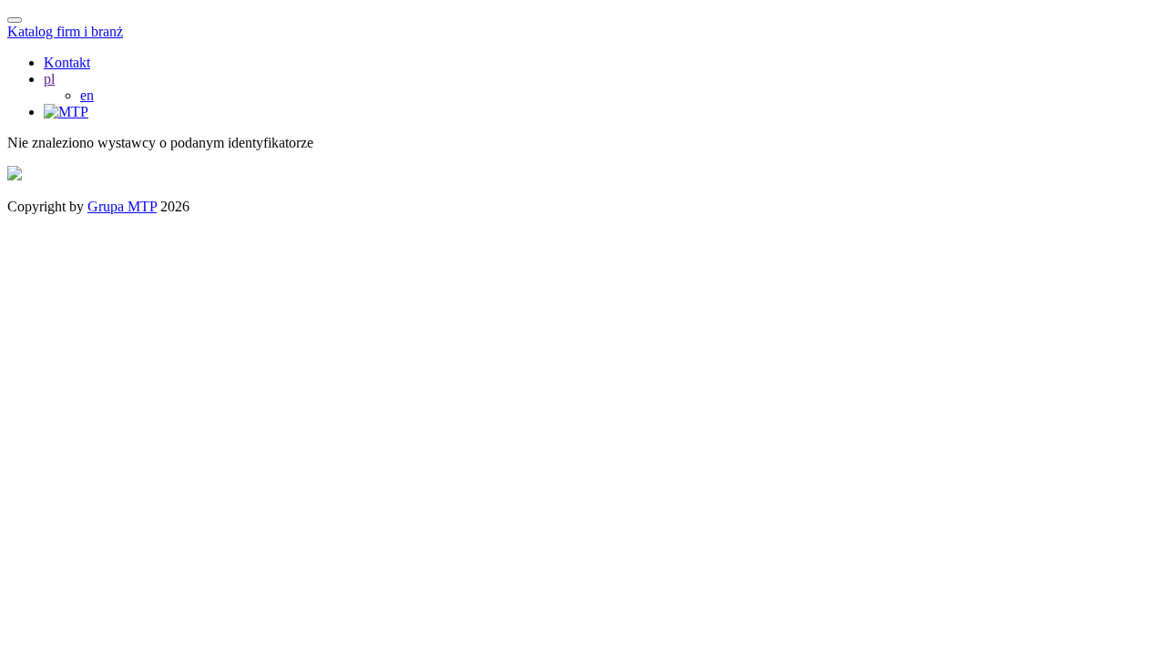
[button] (49, 79)
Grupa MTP (122, 206)
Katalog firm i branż (65, 31)
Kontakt (67, 62)
